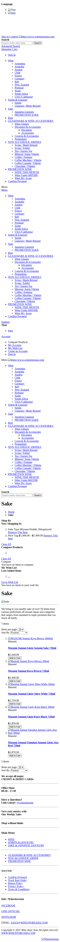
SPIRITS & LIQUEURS (21, 842)
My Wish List (15, 348)
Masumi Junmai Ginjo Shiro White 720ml (31, 693)
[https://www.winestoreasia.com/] (36, 36)
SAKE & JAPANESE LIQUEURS (26, 845)
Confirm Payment (17, 877)
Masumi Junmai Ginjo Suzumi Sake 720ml (32, 648)
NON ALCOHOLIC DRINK (23, 858)
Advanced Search (10, 46)
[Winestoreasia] (50, 939)
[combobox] (16, 43)
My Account (14, 345)
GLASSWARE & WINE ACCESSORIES (29, 855)
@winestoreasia (25, 802)
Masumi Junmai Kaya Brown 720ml (28, 671)
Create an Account (18, 351)
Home (11, 511)
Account (5, 336)
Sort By (5, 632)
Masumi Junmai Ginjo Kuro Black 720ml (31, 716)
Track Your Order (17, 880)
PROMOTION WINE (19, 861)
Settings (5, 322)
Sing (10, 330)
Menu (4, 190)
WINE (11, 839)
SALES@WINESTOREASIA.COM (29, 922)
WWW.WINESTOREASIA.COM (18, 933)
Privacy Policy (16, 886)
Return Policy (15, 883)
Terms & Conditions (18, 889)
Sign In (12, 54)
